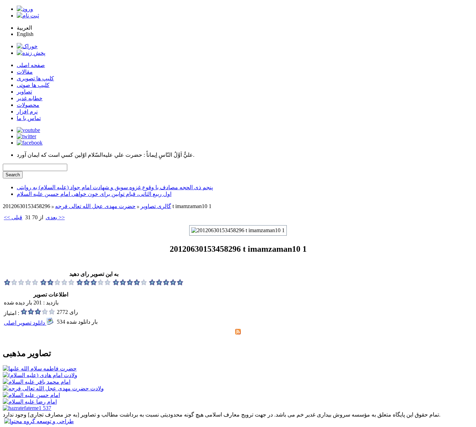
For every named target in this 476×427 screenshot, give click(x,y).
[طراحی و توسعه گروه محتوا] (39, 421)
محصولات (28, 105)
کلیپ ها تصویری (35, 78)
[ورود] (25, 9)
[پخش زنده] (31, 53)
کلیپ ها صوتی (33, 85)
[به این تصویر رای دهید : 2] (57, 284)
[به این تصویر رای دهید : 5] (166, 284)
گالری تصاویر (155, 206)
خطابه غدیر (30, 98)
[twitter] (26, 136)
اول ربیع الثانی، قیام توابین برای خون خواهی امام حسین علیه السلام (94, 194)
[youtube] (28, 130)
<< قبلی (13, 217)
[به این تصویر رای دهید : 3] (93, 284)
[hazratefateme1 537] (27, 408)
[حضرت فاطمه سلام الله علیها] (40, 368)
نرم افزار (27, 112)
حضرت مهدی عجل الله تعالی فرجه (95, 206)
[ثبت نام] (28, 16)
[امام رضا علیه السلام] (30, 402)
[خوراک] (27, 46)
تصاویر (24, 92)
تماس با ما (29, 118)
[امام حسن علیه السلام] (31, 395)
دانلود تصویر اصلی (25, 323)
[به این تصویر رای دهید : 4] (130, 284)
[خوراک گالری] (238, 333)
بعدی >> (55, 217)
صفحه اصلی (31, 65)
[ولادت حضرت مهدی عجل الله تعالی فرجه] (53, 388)
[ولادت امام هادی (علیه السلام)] (40, 375)
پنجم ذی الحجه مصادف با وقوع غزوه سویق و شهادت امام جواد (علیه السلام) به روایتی (115, 187)
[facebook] (30, 143)
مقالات (25, 72)
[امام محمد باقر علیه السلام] (36, 382)
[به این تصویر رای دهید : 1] (21, 284)
